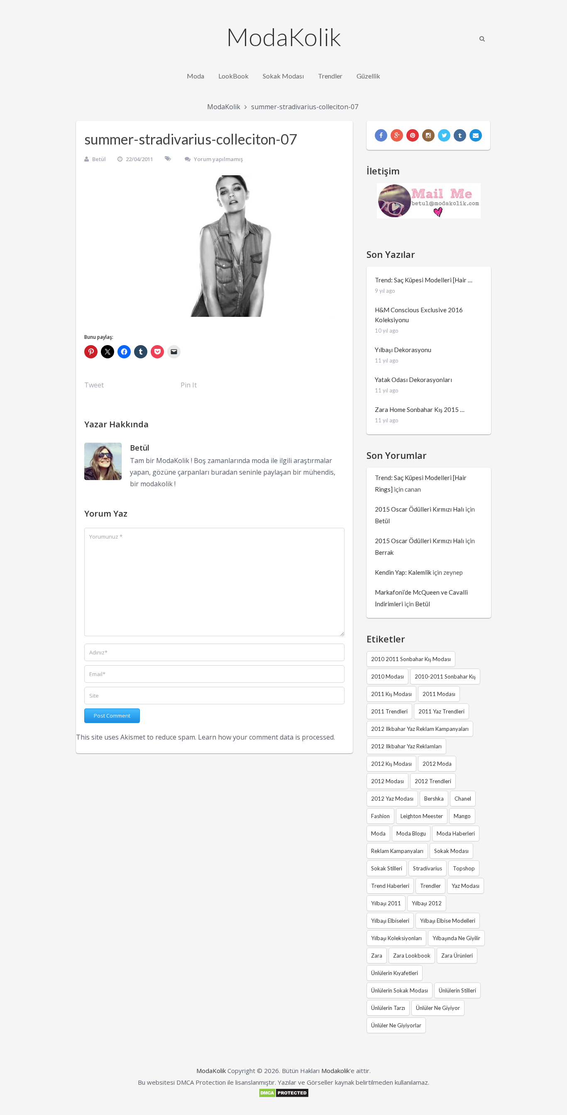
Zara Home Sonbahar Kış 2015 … (419, 409)
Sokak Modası (283, 76)
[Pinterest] (412, 135)
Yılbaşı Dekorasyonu (403, 349)
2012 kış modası (391, 763)
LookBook (233, 76)
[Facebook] (381, 135)
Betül (99, 159)
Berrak (384, 552)
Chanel (463, 798)
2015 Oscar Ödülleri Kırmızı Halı (419, 509)
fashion (380, 816)
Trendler (330, 76)
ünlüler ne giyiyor (438, 1008)
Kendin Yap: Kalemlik (403, 572)
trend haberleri (390, 885)
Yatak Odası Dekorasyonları (413, 379)
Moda (195, 76)
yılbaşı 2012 (427, 903)
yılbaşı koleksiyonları (396, 938)
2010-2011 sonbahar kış (445, 676)
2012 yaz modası (392, 798)
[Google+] (397, 135)
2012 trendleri (433, 781)
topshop (464, 868)
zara (376, 955)
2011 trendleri (389, 711)
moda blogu (411, 833)
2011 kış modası (391, 694)
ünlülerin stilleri (457, 990)
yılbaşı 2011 (386, 903)
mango (462, 816)
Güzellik (368, 76)
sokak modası (451, 851)
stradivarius (427, 868)
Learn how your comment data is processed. (266, 737)
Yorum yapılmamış (218, 159)
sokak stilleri (386, 868)
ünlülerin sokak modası (399, 990)
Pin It (189, 385)
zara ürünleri (457, 955)
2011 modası (439, 694)
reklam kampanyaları (397, 851)
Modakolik (335, 1070)
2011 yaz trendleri (441, 711)
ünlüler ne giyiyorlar (396, 1025)
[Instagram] (428, 135)
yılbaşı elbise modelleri (447, 920)
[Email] (475, 135)
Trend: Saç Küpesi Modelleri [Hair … (423, 280)
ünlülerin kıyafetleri (394, 973)
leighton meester (422, 816)
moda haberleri (456, 833)
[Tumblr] (460, 135)
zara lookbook (411, 955)
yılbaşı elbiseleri (390, 920)
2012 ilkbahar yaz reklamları (406, 746)
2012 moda (437, 763)
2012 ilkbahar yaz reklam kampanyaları (420, 728)
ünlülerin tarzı (388, 1008)
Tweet (94, 385)
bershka (434, 798)
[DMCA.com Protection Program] (284, 1095)
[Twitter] (444, 135)
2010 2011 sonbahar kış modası (411, 659)
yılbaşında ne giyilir (456, 938)
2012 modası (387, 781)
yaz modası (465, 885)
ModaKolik (283, 36)
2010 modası (387, 676)
